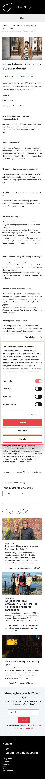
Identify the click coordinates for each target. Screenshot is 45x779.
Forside (5, 26)
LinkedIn (5, 766)
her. (40, 472)
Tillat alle (22, 422)
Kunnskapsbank (30, 26)
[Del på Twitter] (11, 511)
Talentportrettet (8, 28)
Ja (9, 493)
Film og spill (9, 76)
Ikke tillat (22, 439)
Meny (22, 18)
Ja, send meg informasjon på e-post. (20, 725)
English (7, 748)
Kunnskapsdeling (16, 26)
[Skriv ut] (25, 511)
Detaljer (33, 414)
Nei (23, 493)
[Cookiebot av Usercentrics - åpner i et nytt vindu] (26, 338)
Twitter (5, 768)
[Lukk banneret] (41, 337)
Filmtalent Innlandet (26, 76)
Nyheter (7, 743)
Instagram (6, 764)
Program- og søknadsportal (20, 752)
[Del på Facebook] (5, 511)
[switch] (38, 389)
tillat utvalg (22, 431)
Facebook (6, 762)
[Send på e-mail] (18, 511)
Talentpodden (7, 771)
